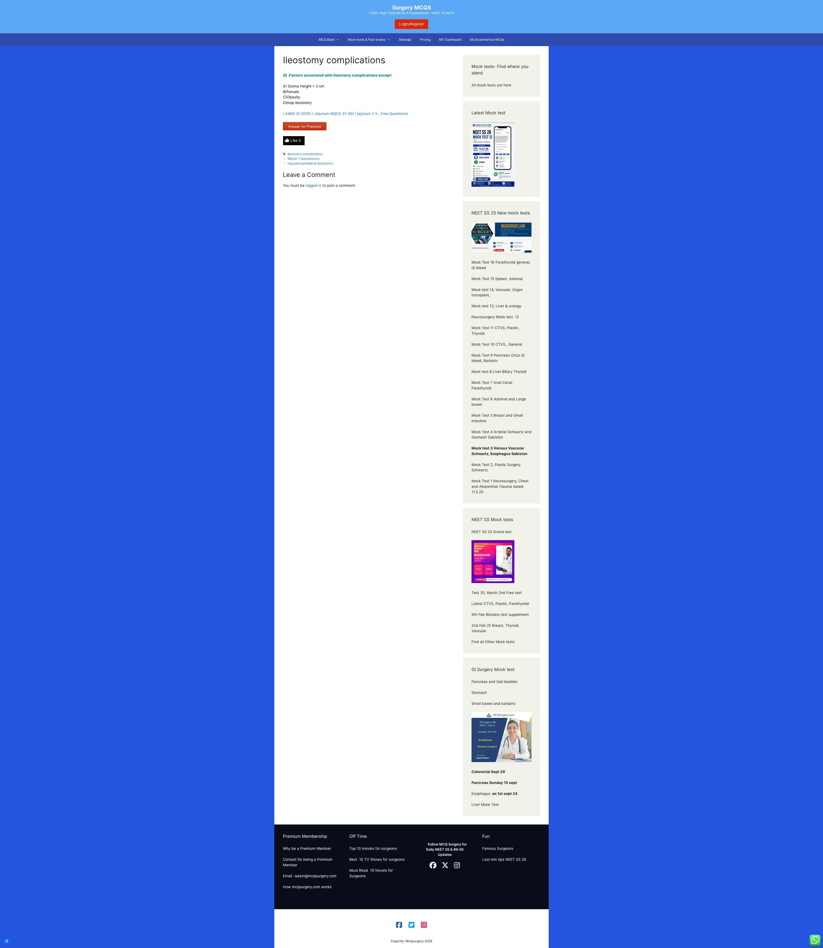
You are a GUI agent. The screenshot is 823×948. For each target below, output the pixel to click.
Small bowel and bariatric (493, 703)
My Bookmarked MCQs (487, 40)
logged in (313, 185)
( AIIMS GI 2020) (297, 114)
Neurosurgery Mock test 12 (496, 317)
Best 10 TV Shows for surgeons (377, 859)
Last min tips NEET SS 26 (504, 859)
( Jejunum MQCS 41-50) (333, 114)
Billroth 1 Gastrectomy (304, 158)
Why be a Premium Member (307, 848)
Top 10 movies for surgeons (373, 848)
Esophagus (495, 793)
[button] (339, 39)
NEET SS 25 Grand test (492, 532)
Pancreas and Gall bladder (495, 682)
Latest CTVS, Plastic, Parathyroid (500, 603)
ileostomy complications (305, 154)
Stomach (480, 692)
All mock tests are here (492, 85)
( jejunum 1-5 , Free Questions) (382, 114)
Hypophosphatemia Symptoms (310, 163)
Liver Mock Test (485, 804)
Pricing (425, 40)
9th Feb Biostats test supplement (500, 614)
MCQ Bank (327, 40)
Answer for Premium (304, 126)
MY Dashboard (450, 40)
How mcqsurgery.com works (307, 887)
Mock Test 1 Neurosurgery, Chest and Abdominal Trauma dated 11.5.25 (500, 486)
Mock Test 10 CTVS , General (497, 344)
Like (295, 140)
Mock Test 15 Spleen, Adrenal (497, 279)
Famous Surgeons (497, 848)
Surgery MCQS (411, 7)
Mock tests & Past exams (367, 40)
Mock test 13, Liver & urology (496, 306)
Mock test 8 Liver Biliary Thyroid (499, 371)
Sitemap (405, 40)
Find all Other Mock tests (494, 642)
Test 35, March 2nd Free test (497, 593)
